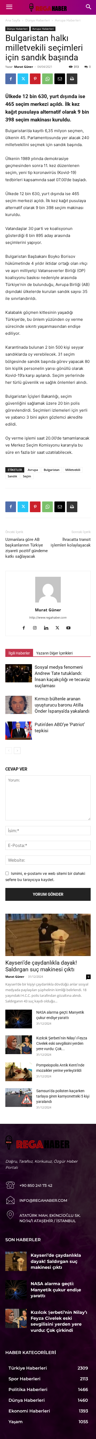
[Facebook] (10, 78)
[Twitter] (23, 78)
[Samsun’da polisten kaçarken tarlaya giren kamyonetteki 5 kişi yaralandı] (18, 1097)
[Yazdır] (72, 78)
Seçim (27, 476)
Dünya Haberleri (37, 20)
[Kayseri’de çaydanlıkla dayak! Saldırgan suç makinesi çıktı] (48, 935)
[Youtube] (70, 628)
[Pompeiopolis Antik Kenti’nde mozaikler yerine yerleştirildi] (18, 1071)
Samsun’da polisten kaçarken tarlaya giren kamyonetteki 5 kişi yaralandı (62, 1096)
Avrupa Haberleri (68, 20)
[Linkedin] (48, 628)
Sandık (12, 476)
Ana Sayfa (12, 20)
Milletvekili (72, 470)
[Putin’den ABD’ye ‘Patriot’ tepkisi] (18, 731)
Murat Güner (23, 67)
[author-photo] (48, 602)
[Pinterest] (35, 78)
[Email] (59, 78)
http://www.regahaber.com (48, 617)
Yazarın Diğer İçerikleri (54, 653)
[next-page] (17, 750)
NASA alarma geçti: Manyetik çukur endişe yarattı (56, 1289)
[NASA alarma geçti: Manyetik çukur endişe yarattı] (18, 1019)
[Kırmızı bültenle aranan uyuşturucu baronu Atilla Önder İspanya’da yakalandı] (18, 705)
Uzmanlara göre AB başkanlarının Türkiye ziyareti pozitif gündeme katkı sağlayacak (26, 548)
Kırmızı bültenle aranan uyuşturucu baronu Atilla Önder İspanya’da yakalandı (62, 705)
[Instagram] (37, 628)
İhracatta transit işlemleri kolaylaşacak (71, 542)
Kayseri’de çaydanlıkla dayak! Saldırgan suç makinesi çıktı (41, 966)
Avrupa (33, 470)
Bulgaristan (51, 470)
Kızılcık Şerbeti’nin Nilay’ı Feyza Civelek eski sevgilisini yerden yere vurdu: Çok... (61, 1043)
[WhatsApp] (47, 78)
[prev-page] (8, 750)
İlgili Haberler (19, 653)
